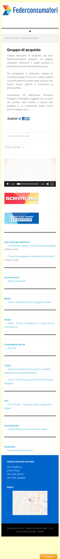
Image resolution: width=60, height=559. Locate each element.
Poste (7, 319)
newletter (10, 446)
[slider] (28, 184)
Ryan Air (12, 348)
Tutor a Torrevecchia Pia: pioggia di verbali (29, 302)
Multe (7, 298)
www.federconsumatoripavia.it (30, 14)
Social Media (11, 425)
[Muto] (47, 184)
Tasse (7, 365)
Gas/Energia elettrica (16, 242)
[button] (30, 172)
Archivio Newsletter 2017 (20, 450)
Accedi (40, 531)
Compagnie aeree (14, 344)
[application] (30, 172)
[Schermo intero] (52, 184)
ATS (6, 401)
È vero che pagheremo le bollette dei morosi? (31, 256)
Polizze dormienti (17, 281)
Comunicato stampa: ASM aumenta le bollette (32, 245)
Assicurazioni (11, 277)
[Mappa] (30, 503)
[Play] (7, 184)
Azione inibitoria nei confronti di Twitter (27, 429)
